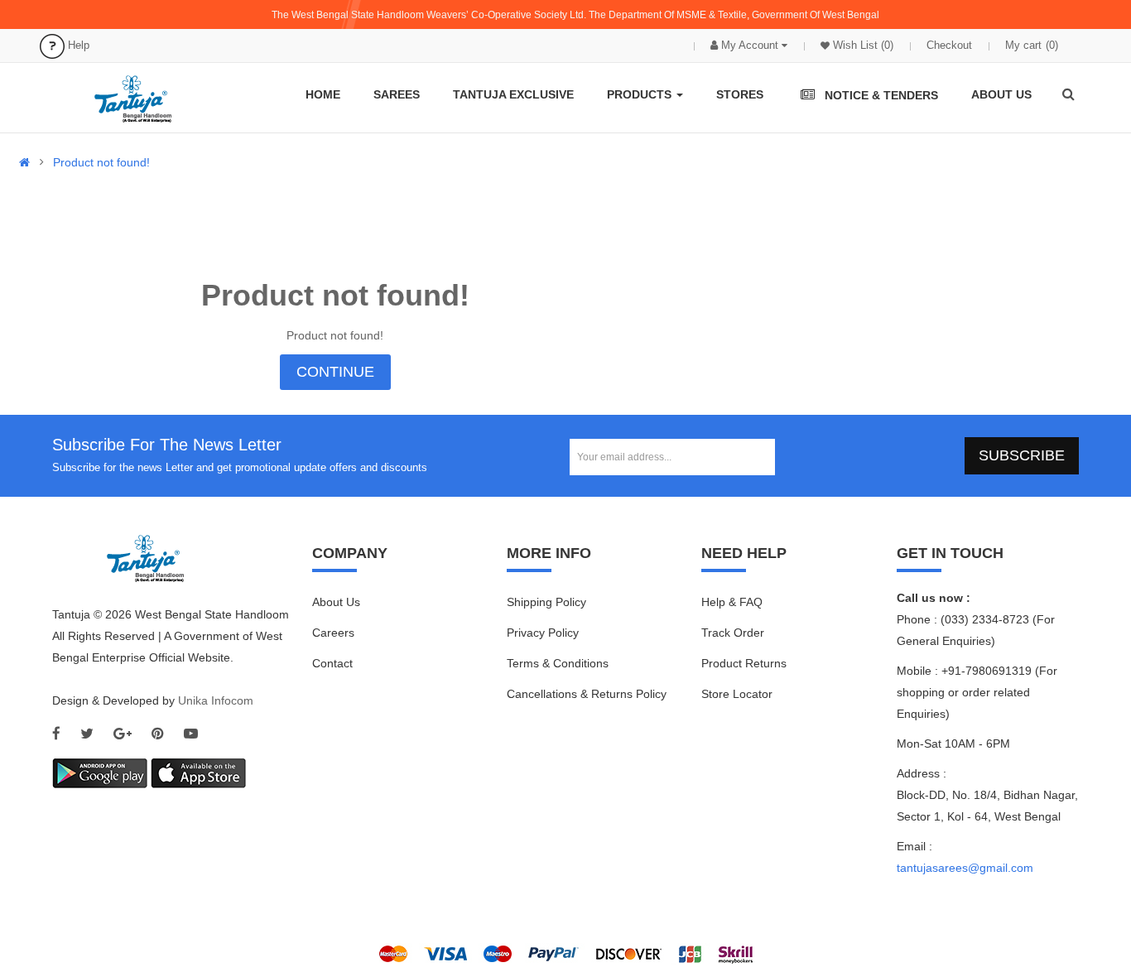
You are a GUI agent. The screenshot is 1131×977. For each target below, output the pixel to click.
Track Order (732, 632)
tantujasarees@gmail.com (965, 867)
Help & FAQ (732, 602)
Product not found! (101, 162)
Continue (335, 371)
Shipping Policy (546, 602)
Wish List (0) (861, 45)
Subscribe (1022, 455)
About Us (336, 602)
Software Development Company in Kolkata (564, 898)
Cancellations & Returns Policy (587, 693)
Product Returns (744, 663)
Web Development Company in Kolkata (391, 898)
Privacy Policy (543, 632)
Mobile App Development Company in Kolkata (747, 898)
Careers (333, 632)
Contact (332, 663)
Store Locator (736, 693)
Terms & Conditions (558, 663)
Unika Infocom (215, 700)
